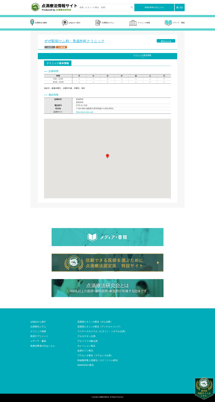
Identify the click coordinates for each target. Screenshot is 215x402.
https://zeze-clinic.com (84, 112)
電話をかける (166, 41)
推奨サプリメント (39, 336)
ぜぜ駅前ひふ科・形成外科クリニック (74, 41)
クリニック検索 (144, 23)
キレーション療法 (86, 346)
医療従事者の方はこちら (154, 7)
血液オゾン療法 (85, 350)
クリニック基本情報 (142, 55)
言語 (181, 7)
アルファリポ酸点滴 (87, 341)
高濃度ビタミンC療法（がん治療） (95, 322)
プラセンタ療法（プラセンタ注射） (95, 355)
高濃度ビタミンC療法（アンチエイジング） (99, 326)
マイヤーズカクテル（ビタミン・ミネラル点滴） (102, 331)
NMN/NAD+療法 (85, 365)
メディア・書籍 (178, 23)
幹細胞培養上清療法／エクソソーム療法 (97, 360)
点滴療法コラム (108, 23)
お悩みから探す (74, 23)
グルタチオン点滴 (86, 336)
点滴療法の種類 (41, 23)
